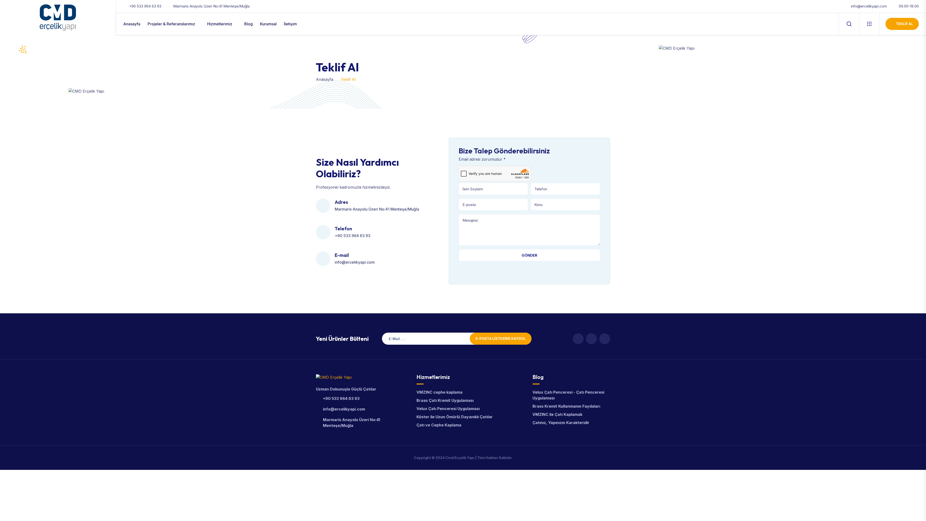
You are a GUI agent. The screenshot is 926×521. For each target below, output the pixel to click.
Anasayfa (131, 23)
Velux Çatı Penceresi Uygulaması (448, 408)
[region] (63, 479)
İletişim (290, 23)
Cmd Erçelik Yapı (459, 458)
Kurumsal (268, 23)
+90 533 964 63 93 (145, 6)
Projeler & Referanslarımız (171, 23)
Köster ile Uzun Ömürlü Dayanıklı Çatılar (454, 416)
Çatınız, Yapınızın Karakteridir (560, 422)
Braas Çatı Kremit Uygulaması (445, 400)
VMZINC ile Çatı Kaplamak (557, 414)
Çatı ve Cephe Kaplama (438, 425)
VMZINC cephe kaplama (439, 392)
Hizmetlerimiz (219, 23)
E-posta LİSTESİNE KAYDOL (501, 338)
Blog (248, 23)
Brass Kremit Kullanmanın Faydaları (566, 406)
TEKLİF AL (904, 24)
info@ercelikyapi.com (869, 6)
